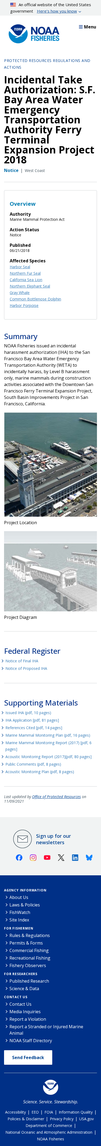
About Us (18, 897)
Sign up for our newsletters (53, 839)
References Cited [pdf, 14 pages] (33, 727)
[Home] (32, 32)
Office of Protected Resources (56, 796)
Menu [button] (90, 27)
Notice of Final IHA (21, 660)
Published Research (29, 981)
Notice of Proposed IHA (26, 668)
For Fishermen (18, 928)
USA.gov (86, 1118)
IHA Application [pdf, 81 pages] (32, 720)
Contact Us (15, 997)
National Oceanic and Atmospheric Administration (48, 1132)
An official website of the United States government (50, 8)
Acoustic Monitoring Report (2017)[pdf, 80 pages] (48, 756)
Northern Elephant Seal (30, 286)
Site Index (19, 920)
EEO (35, 1112)
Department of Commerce (49, 1125)
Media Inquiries (25, 1012)
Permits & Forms (26, 943)
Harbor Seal (20, 266)
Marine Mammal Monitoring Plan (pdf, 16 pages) (47, 735)
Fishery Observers (27, 965)
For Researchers (20, 974)
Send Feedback (28, 1057)
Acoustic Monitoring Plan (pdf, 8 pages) (39, 771)
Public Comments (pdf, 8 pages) (33, 764)
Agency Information (25, 890)
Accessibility (15, 1112)
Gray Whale (20, 292)
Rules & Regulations (29, 935)
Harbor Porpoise (24, 305)
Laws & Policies (24, 905)
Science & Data (24, 988)
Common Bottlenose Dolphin (35, 299)
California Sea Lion (26, 279)
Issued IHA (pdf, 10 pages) (28, 712)
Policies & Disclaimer (26, 1118)
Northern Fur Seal (25, 273)
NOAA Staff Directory (30, 1041)
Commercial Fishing (29, 950)
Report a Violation (27, 1019)
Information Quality (76, 1112)
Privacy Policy (62, 1118)
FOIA (48, 1112)
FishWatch (19, 912)
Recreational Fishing (29, 958)
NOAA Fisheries (50, 1138)
